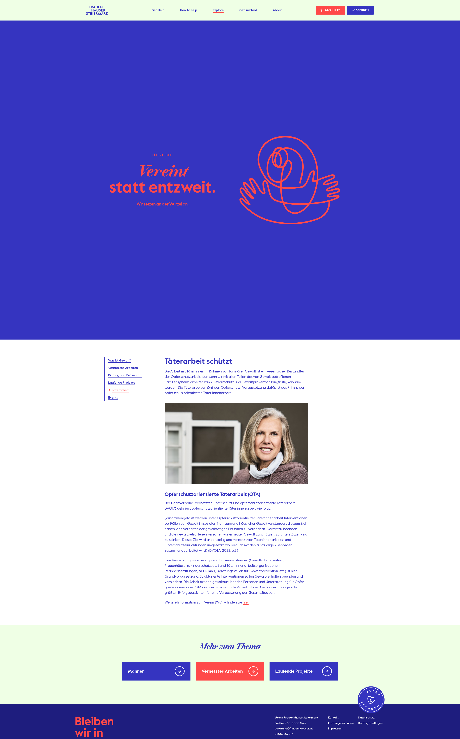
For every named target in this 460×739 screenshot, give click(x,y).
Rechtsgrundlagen (370, 723)
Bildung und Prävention (125, 375)
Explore (218, 10)
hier (246, 602)
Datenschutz (366, 717)
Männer (136, 671)
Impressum (335, 728)
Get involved (248, 10)
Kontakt (333, 717)
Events (113, 397)
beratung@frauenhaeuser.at (294, 728)
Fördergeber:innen (341, 723)
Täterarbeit (120, 390)
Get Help (157, 10)
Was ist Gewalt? (119, 360)
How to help (188, 10)
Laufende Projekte (121, 382)
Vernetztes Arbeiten (123, 368)
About (277, 10)
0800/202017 (284, 734)
